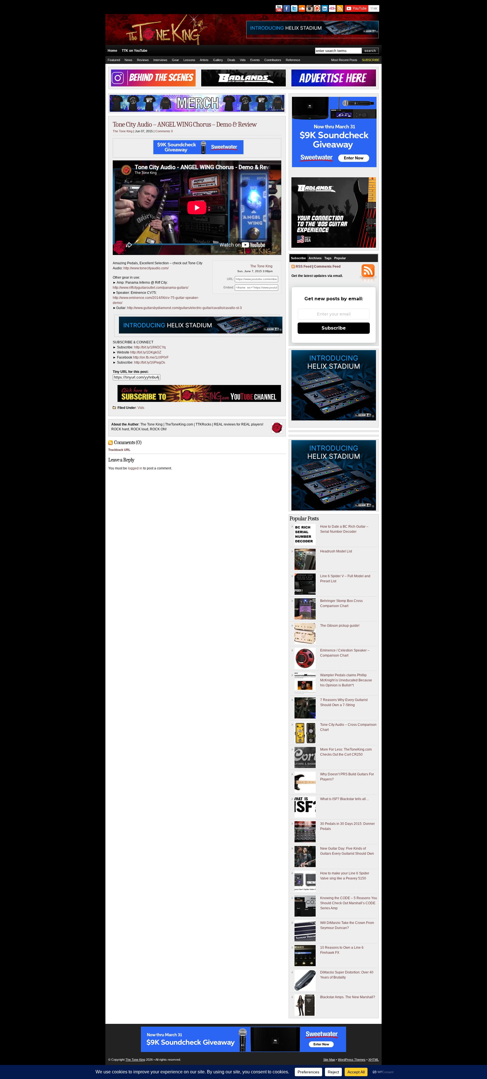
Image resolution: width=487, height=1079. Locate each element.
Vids (243, 60)
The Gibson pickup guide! (339, 626)
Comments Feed (327, 266)
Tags (327, 258)
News (128, 60)
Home (112, 51)
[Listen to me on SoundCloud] (301, 8)
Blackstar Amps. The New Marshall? (347, 997)
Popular (340, 258)
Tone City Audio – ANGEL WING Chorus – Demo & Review (184, 124)
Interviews (160, 60)
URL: (230, 279)
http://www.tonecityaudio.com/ (146, 268)
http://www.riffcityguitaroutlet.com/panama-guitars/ (150, 288)
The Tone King (122, 131)
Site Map (329, 1059)
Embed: (228, 287)
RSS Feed (303, 266)
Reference (293, 60)
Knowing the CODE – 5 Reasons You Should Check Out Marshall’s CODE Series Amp (348, 903)
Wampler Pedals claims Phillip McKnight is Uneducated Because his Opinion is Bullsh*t (346, 680)
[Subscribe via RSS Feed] (340, 8)
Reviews (143, 60)
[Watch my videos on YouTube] (278, 8)
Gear (175, 60)
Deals (231, 60)
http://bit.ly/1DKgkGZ (145, 352)
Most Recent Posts (344, 60)
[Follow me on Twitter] (294, 8)
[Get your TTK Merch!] (332, 8)
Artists (204, 60)
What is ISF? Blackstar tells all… (344, 799)
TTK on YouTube (134, 51)
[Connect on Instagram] (309, 8)
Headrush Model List (336, 551)
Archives (315, 258)
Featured (114, 60)
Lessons (189, 60)
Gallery (218, 60)
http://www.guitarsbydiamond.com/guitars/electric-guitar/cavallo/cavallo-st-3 (184, 308)
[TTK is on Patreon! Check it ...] (316, 8)
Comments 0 (164, 131)
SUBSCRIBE (370, 60)
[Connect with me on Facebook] (286, 8)
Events (255, 60)
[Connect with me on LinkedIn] (324, 8)
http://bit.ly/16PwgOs (149, 362)
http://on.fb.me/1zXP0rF (151, 357)
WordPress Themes (352, 1059)
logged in (135, 468)
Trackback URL (119, 449)
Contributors (272, 60)
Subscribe (298, 258)
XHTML (373, 1059)
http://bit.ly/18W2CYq (150, 347)
